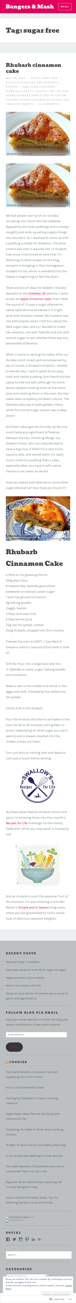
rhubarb (23, 95)
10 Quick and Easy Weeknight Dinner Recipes (34, 1155)
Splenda (12, 99)
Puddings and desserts (40, 82)
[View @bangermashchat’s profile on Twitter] (14, 1239)
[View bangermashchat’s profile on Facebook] (8, 1239)
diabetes (13, 91)
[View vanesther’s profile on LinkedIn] (33, 1239)
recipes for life (49, 91)
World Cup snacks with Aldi (23, 985)
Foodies (18, 1062)
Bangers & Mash (30, 6)
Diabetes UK (37, 293)
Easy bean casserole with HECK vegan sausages (36, 969)
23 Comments (48, 104)
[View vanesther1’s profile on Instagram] (21, 1239)
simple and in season (48, 95)
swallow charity (20, 104)
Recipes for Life (16, 823)
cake (34, 86)
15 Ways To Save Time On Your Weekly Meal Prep (36, 1145)
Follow (14, 1047)
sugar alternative (35, 99)
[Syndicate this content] (7, 1062)
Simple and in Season (33, 907)
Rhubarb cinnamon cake (33, 68)
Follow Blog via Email (32, 1013)
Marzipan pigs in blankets (22, 962)
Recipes (12, 86)
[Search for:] (39, 1254)
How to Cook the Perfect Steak (25, 1087)
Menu (65, 6)
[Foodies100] (15, 1220)
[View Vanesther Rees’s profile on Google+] (40, 1239)
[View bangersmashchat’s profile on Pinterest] (27, 1239)
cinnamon (47, 86)
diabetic (27, 91)
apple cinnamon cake (35, 299)
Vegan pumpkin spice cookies (25, 977)
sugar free (60, 99)
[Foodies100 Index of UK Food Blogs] (20, 1218)
